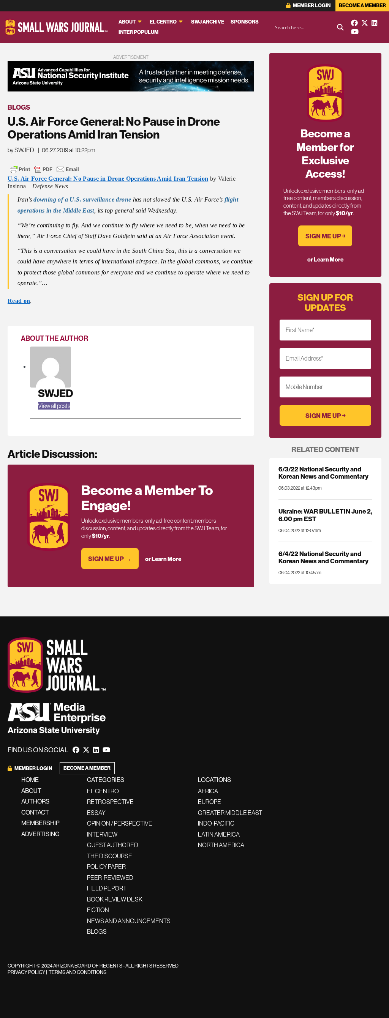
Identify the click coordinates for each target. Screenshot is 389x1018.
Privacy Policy (26, 972)
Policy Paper (106, 866)
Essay (96, 812)
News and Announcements (129, 921)
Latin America (219, 834)
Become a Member (362, 5)
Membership (40, 823)
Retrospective (110, 801)
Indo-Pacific (216, 823)
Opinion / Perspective (119, 823)
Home (30, 779)
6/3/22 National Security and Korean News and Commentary (323, 472)
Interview (102, 834)
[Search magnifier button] (340, 27)
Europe (209, 801)
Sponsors (245, 22)
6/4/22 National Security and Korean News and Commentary (323, 557)
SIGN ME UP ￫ (325, 236)
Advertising (40, 834)
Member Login (311, 5)
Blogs (19, 107)
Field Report (107, 888)
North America (221, 845)
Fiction (98, 910)
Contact (35, 812)
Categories (105, 779)
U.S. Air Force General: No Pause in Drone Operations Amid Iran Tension (108, 178)
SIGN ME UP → (109, 559)
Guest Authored (112, 845)
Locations (214, 779)
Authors (35, 801)
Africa (208, 791)
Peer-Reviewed (110, 877)
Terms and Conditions (77, 972)
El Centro (163, 22)
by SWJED (21, 150)
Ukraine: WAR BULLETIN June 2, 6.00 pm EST (325, 514)
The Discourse (109, 856)
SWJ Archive (207, 22)
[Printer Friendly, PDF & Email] (44, 169)
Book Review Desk (114, 899)
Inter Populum (138, 32)
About (127, 22)
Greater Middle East (230, 812)
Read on (19, 301)
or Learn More (163, 559)
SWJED (55, 393)
